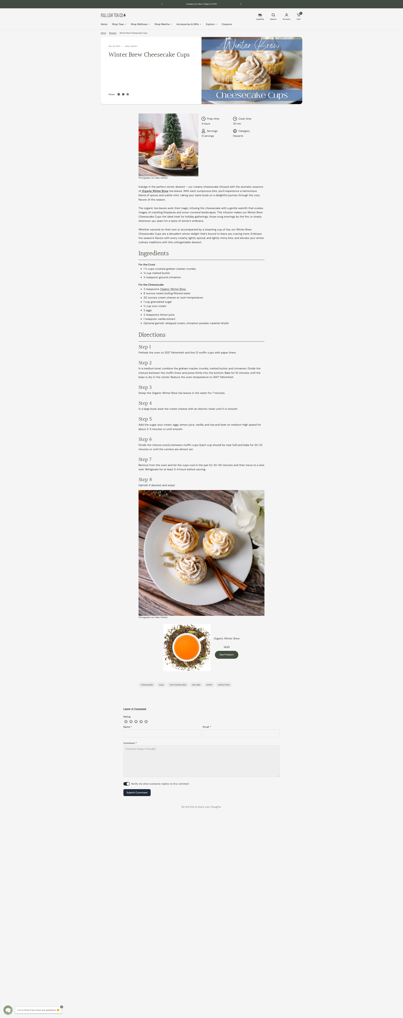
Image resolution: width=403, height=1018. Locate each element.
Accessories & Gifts (187, 24)
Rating (127, 716)
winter (209, 684)
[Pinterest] (128, 94)
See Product (227, 654)
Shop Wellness (139, 24)
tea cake (196, 684)
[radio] (125, 721)
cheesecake (147, 684)
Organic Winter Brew (173, 289)
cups (161, 684)
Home (104, 24)
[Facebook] (119, 94)
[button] (8, 1010)
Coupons (227, 24)
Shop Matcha (162, 24)
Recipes (112, 33)
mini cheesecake (178, 684)
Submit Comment (137, 792)
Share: (112, 94)
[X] (123, 94)
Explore (210, 24)
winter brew (224, 684)
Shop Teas (118, 24)
